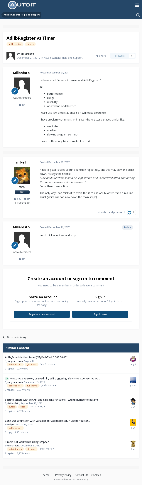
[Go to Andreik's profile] (133, 401)
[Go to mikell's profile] (22, 175)
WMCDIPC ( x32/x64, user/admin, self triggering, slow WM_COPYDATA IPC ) (54, 378)
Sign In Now (100, 314)
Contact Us (81, 475)
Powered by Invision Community (71, 479)
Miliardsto (27, 53)
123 (23, 105)
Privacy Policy (63, 475)
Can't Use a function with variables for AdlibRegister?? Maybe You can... (47, 420)
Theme (45, 475)
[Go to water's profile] (133, 380)
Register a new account (42, 314)
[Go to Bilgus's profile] (133, 422)
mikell (21, 162)
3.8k (18, 199)
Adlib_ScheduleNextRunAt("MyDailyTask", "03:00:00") (36, 357)
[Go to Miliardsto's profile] (10, 56)
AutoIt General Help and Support (63, 57)
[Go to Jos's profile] (133, 444)
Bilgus (11, 424)
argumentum (15, 361)
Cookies (96, 475)
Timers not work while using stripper (27, 442)
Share (102, 55)
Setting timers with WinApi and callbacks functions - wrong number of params (52, 399)
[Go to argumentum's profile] (133, 359)
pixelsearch (119, 212)
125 (28, 199)
